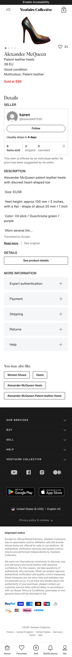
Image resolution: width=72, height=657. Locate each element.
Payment (16, 298)
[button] (64, 9)
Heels (40, 375)
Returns (15, 329)
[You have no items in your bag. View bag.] (64, 9)
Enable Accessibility (36, 2)
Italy (40, 635)
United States (43, 632)
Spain (32, 635)
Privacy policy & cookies (34, 520)
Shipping (16, 314)
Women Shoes (16, 375)
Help (13, 344)
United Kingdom (25, 632)
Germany (58, 632)
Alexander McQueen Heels (24, 385)
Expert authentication (26, 283)
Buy (9, 430)
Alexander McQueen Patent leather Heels (34, 396)
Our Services (17, 420)
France (10, 632)
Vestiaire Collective (24, 459)
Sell (10, 439)
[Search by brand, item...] (8, 9)
